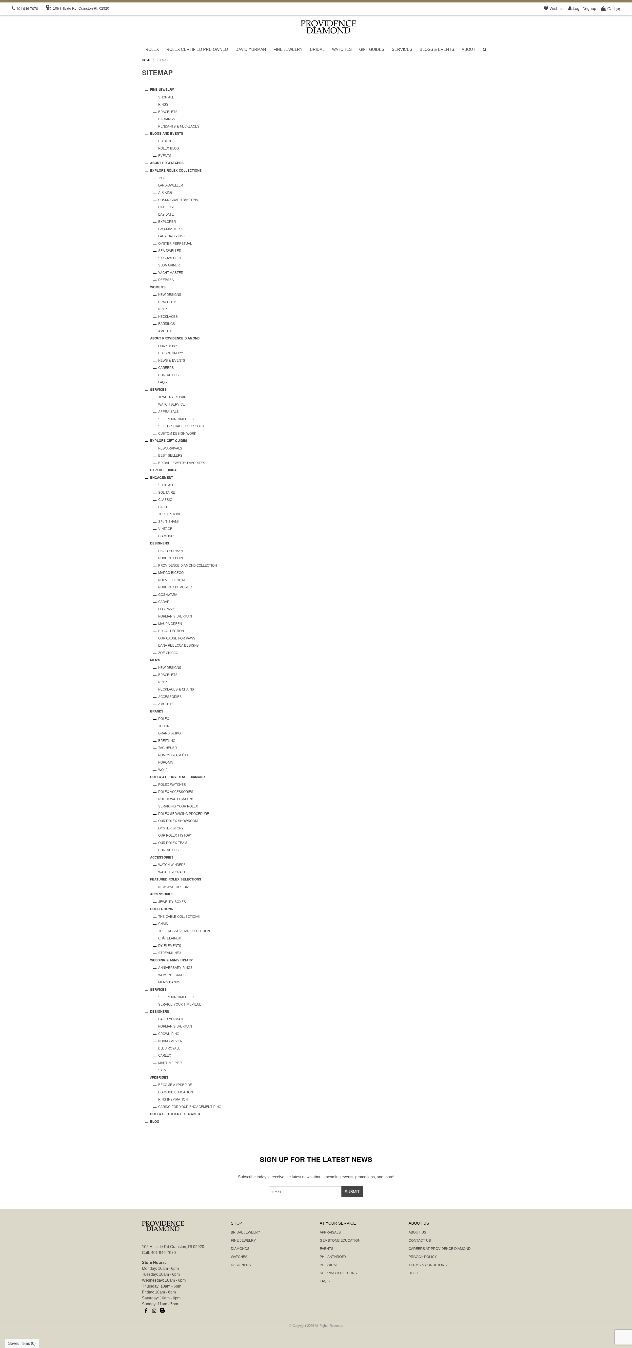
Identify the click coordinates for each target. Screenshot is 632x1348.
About (468, 49)
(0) (613, 9)
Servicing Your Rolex (178, 806)
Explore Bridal (164, 470)
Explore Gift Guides (168, 441)
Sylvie (164, 1070)
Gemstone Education (340, 1240)
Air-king (165, 192)
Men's (155, 660)
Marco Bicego (171, 573)
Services (402, 49)
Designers (159, 543)
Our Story (167, 346)
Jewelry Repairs (173, 397)
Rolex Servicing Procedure (183, 814)
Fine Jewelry (288, 49)
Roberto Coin (170, 558)
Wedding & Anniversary (171, 960)
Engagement (161, 478)
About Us (417, 1232)
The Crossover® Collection (184, 931)
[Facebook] (145, 1310)
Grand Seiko (169, 733)
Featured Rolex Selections (175, 879)
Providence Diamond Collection (187, 565)
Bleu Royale (169, 1048)
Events (164, 156)
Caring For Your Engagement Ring (189, 1107)
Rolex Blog (168, 148)
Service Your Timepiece (179, 1004)
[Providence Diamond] (328, 27)
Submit (352, 1192)
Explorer (167, 222)
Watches (342, 49)
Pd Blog (165, 141)
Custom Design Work (177, 433)
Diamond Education (175, 1092)
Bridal (317, 49)
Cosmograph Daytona (178, 200)
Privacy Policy (423, 1257)
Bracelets (168, 112)
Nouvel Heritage (173, 580)
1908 (161, 178)
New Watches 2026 (174, 887)
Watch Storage (172, 872)
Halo (162, 507)
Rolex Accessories (175, 792)
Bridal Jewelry (245, 1232)
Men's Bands (169, 982)
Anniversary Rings (175, 968)
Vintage (165, 529)
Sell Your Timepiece (176, 419)
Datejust (166, 207)
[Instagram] (154, 1310)
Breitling (166, 741)
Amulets (166, 331)
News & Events (171, 360)
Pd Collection (171, 631)
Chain (163, 924)
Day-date (166, 214)
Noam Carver (170, 1041)
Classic (165, 500)
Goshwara (167, 595)
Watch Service (171, 404)
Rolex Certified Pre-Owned (197, 49)
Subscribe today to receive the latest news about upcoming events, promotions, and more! (316, 1177)
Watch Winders (172, 865)
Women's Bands (172, 975)
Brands (156, 711)
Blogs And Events (166, 133)
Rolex (152, 49)
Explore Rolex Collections (176, 170)
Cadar (163, 602)
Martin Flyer (170, 1063)
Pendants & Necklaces (178, 126)
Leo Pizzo (166, 609)
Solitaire (166, 492)
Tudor (163, 726)
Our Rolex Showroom (178, 821)
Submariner (169, 265)
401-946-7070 (163, 1253)
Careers (166, 368)
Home (146, 60)
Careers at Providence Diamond (440, 1249)
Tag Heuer (167, 748)
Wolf (162, 770)
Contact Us (168, 375)
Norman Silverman (175, 616)
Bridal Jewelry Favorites (181, 463)
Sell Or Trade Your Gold (181, 426)
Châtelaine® (169, 938)
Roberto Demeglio (175, 587)
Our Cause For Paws (176, 638)
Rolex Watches (172, 784)
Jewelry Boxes (172, 902)
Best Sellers (170, 455)
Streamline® (169, 953)
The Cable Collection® (179, 916)
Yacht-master (170, 273)
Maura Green (170, 624)
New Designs (169, 295)
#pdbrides (159, 1077)
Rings (163, 104)
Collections (161, 909)
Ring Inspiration (173, 1099)
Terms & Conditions (428, 1265)
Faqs (162, 382)
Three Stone (169, 514)
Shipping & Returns (338, 1273)
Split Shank (168, 522)
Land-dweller (170, 185)
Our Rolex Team (172, 843)
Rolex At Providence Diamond (177, 777)
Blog (154, 1121)
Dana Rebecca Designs (178, 645)
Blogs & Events (437, 49)
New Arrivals (170, 448)
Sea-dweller (169, 251)
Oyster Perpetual (175, 243)
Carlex (164, 1055)
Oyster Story (171, 828)
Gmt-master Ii (170, 229)
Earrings (166, 119)
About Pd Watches (167, 163)
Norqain (165, 762)
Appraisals (168, 411)
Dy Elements (169, 946)
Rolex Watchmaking (176, 799)
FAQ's (325, 1281)
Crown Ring (168, 1034)
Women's (158, 287)
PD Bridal (329, 1265)
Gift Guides (371, 49)
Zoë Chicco (168, 653)
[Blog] (162, 1310)
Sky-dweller (169, 258)
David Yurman (251, 49)
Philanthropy (170, 353)
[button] (485, 50)
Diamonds (167, 536)
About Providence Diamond (174, 338)
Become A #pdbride (175, 1085)
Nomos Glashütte (174, 755)
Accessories (170, 697)
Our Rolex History (175, 835)
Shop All (166, 97)
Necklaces (168, 316)
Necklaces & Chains (176, 689)
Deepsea (166, 280)
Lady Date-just (171, 236)
